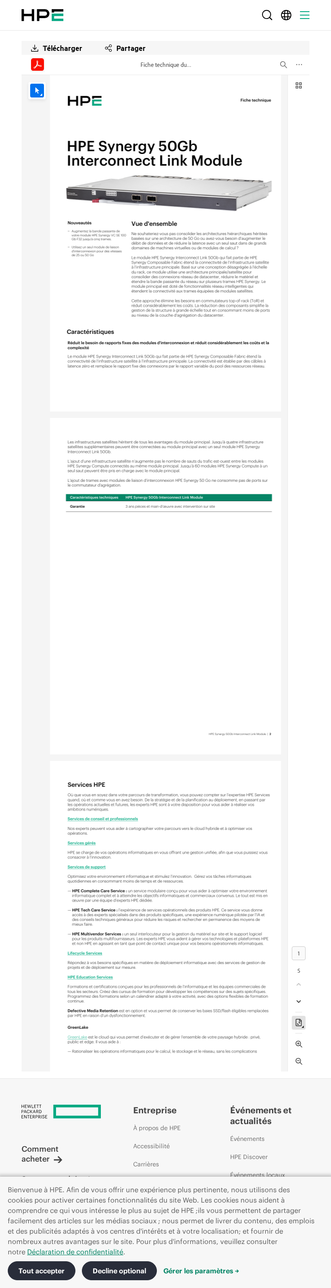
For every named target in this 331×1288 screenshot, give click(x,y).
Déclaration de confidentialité (75, 1251)
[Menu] (304, 15)
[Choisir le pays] (286, 15)
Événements (247, 1139)
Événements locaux (257, 1175)
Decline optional (119, 1270)
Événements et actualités (261, 1115)
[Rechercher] (267, 15)
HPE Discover (249, 1157)
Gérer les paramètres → (201, 1270)
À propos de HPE (157, 1128)
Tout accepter (42, 1270)
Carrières (146, 1164)
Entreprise (155, 1110)
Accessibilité (151, 1146)
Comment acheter (40, 1154)
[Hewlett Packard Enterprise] (42, 15)
